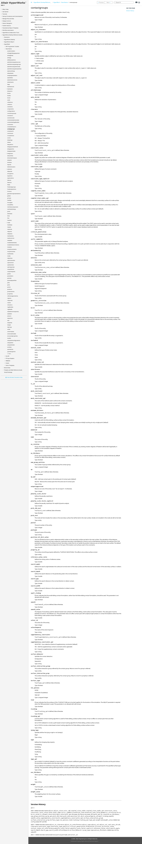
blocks (9, 93)
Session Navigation (7, 23)
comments (10, 106)
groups (9, 198)
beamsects (10, 89)
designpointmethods (12, 146)
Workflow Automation (8, 30)
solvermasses (10, 331)
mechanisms (10, 236)
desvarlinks (10, 155)
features (9, 182)
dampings (9, 140)
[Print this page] (139, 3)
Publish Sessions (7, 25)
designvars (10, 153)
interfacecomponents (12, 207)
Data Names (9, 48)
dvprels (9, 164)
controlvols (10, 133)
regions (9, 298)
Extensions (7, 37)
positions (9, 289)
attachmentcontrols (12, 80)
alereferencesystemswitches (14, 69)
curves (9, 138)
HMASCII (8, 360)
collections (10, 102)
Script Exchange (8, 372)
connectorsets (10, 118)
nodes (8, 256)
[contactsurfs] (109, 2)
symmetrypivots (11, 351)
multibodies (10, 253)
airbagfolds (10, 55)
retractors (9, 305)
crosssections (10, 135)
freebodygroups (11, 187)
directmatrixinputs (12, 158)
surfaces (9, 347)
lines (8, 216)
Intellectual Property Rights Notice (79, 841)
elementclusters (11, 167)
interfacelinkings (11, 209)
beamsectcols (10, 86)
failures (9, 180)
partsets (9, 278)
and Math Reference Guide (13, 370)
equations (9, 176)
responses (9, 300)
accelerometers (11, 51)
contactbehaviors (11, 126)
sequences (10, 318)
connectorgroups (11, 113)
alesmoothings (11, 71)
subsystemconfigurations (13, 340)
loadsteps (9, 225)
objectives (9, 258)
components (10, 109)
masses (9, 227)
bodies (9, 95)
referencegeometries (12, 296)
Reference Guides (12, 35)
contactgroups (11, 129)
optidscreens (10, 265)
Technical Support (93, 841)
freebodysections (11, 189)
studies (9, 338)
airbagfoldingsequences (13, 53)
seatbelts (9, 313)
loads (8, 222)
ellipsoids (9, 171)
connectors (10, 115)
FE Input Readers (10, 358)
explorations (10, 178)
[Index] (136, 4)
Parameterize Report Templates (10, 28)
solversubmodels (11, 333)
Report (9, 42)
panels (9, 273)
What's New (6, 9)
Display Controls (7, 21)
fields (8, 184)
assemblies (10, 77)
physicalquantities (11, 280)
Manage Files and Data (8, 18)
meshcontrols (10, 238)
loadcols (9, 220)
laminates (9, 213)
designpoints (10, 149)
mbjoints (9, 231)
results (9, 302)
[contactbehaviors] (101, 2)
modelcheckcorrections (13, 245)
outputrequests (11, 271)
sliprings (9, 327)
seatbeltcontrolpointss (13, 311)
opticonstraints (11, 260)
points (9, 287)
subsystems (10, 342)
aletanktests (10, 73)
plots (8, 285)
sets (8, 320)
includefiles (10, 204)
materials (9, 229)
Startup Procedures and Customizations (13, 16)
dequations (10, 144)
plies (8, 282)
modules (9, 247)
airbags (9, 57)
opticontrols (10, 262)
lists (8, 218)
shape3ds (9, 322)
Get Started (5, 11)
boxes (8, 98)
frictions (9, 191)
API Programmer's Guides (12, 46)
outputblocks (10, 269)
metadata (9, 240)
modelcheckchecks (12, 242)
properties (10, 293)
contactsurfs (10, 131)
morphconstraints (11, 249)
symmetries (10, 349)
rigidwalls (9, 309)
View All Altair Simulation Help (14, 377)
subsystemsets (11, 345)
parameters (10, 276)
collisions (9, 104)
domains (9, 162)
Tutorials (5, 14)
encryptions (10, 173)
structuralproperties (12, 336)
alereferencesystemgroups (14, 64)
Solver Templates (10, 365)
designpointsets (11, 151)
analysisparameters (12, 75)
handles (9, 200)
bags (8, 84)
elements (9, 169)
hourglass (9, 202)
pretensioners (10, 291)
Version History (130, 10)
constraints (10, 124)
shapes (9, 325)
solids (8, 329)
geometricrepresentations (13, 193)
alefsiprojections (11, 60)
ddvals (9, 142)
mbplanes (9, 233)
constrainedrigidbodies (13, 122)
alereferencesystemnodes (13, 66)
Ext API (7, 356)
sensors (9, 316)
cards (8, 100)
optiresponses (10, 267)
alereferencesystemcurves (13, 62)
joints (8, 211)
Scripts (7, 363)
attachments (10, 82)
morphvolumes (11, 251)
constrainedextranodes (13, 120)
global (9, 196)
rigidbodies (10, 307)
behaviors (9, 91)
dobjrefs (9, 160)
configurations (11, 111)
